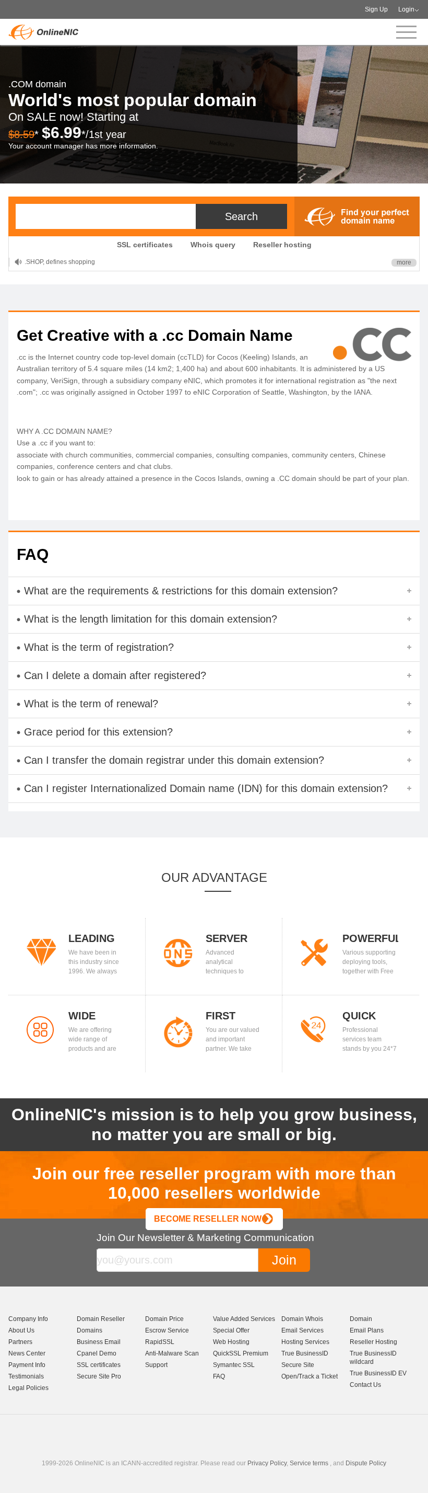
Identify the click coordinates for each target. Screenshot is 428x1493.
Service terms (309, 1463)
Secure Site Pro (99, 1376)
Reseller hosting (282, 244)
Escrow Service (167, 1330)
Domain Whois (302, 1319)
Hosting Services (305, 1342)
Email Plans (367, 1330)
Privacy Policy (267, 1463)
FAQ (219, 1376)
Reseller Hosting (373, 1342)
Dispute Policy (366, 1463)
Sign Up (376, 9)
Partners (20, 1342)
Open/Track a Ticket (309, 1376)
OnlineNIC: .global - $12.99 (63, 262)
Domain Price (164, 1319)
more (404, 262)
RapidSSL (159, 1342)
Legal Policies (28, 1388)
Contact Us (365, 1384)
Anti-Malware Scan (172, 1353)
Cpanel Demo (96, 1353)
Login (406, 9)
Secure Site (297, 1365)
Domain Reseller (101, 1319)
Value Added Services (244, 1319)
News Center (26, 1353)
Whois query (213, 244)
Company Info (28, 1319)
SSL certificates (145, 244)
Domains (89, 1330)
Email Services (302, 1330)
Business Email (99, 1342)
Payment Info (26, 1365)
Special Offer (231, 1330)
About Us (21, 1330)
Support (156, 1365)
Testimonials (26, 1376)
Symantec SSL (234, 1365)
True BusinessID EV (378, 1373)
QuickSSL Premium (240, 1353)
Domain (361, 1319)
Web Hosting (231, 1342)
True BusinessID (304, 1353)
